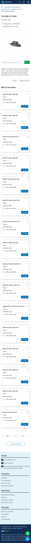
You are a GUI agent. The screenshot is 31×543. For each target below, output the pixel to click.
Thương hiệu (5, 514)
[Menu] (28, 2)
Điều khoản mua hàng (7, 495)
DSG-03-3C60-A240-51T (11, 285)
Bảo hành (4, 497)
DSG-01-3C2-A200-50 (10, 158)
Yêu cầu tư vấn (5, 483)
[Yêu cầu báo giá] (19, 2)
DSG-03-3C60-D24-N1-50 (12, 264)
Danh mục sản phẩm (7, 511)
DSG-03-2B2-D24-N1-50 (11, 200)
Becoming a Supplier (7, 485)
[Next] (27, 436)
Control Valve (5, 9)
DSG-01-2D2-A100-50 (10, 115)
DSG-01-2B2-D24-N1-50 (11, 179)
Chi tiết (24, 106)
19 (23, 436)
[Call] (28, 539)
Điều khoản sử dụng (7, 500)
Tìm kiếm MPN (5, 519)
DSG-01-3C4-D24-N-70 (11, 137)
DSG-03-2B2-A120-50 (10, 94)
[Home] (1, 7)
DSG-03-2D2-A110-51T (10, 349)
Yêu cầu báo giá (11, 102)
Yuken (16, 26)
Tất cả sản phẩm (15, 444)
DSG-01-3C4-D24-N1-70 (11, 221)
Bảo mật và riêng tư (7, 502)
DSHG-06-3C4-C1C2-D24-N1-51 (13, 306)
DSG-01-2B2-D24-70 (10, 412)
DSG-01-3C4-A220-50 (10, 391)
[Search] (27, 62)
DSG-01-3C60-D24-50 (10, 243)
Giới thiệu (4, 478)
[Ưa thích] (27, 94)
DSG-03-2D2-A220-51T (11, 370)
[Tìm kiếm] (23, 2)
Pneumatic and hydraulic (12, 7)
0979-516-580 (13, 75)
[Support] (28, 533)
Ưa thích (3, 517)
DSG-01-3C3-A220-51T (11, 327)
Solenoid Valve (16, 9)
